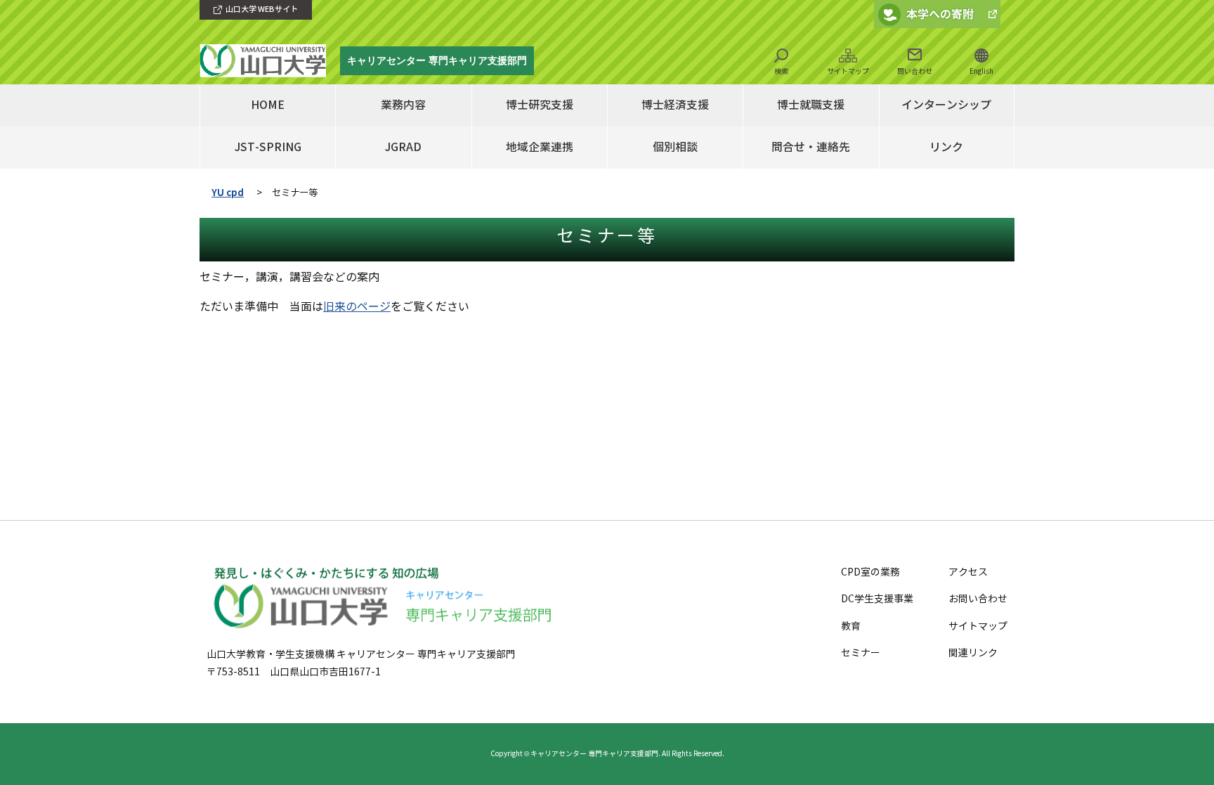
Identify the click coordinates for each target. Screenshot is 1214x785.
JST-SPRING (268, 147)
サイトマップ (848, 71)
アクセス (968, 572)
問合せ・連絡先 (810, 147)
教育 (851, 626)
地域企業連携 (539, 147)
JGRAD (403, 147)
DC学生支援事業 (877, 599)
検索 (781, 71)
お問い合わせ (977, 599)
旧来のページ (357, 306)
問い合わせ (914, 71)
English (981, 71)
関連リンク (973, 653)
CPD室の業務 (870, 572)
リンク (946, 147)
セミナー (860, 653)
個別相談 (675, 147)
